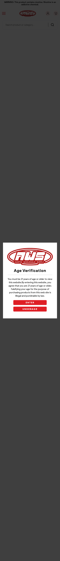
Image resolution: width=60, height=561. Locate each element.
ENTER (30, 302)
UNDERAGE (30, 309)
